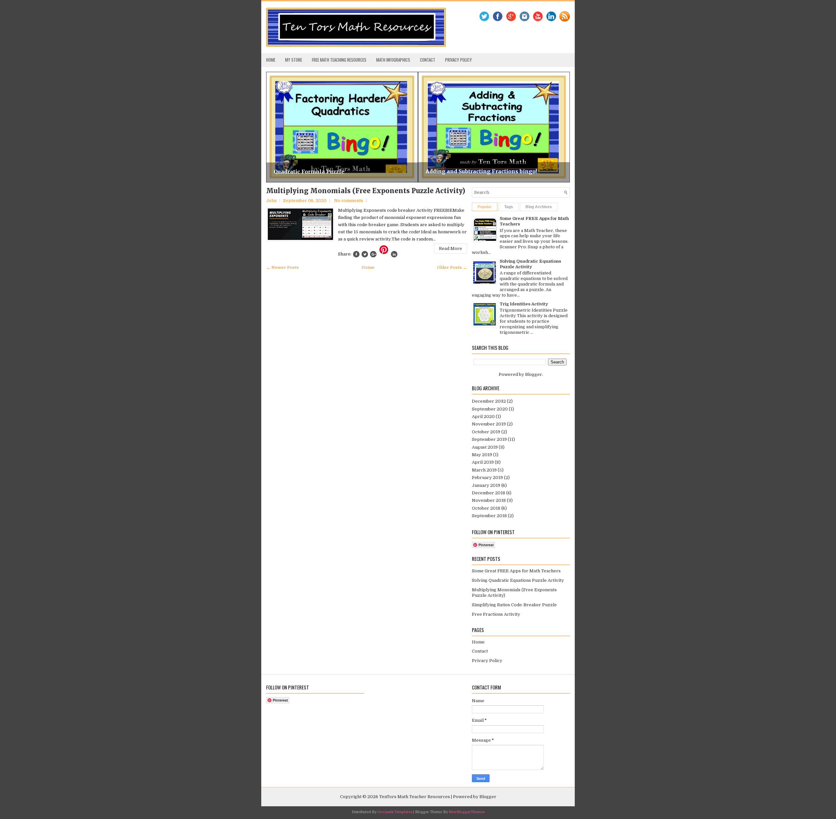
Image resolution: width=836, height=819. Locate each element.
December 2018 (488, 492)
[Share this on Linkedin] (394, 254)
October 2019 (486, 431)
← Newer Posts (282, 267)
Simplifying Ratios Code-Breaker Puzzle (514, 604)
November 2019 (489, 424)
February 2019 (487, 477)
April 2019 (483, 462)
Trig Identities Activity (524, 303)
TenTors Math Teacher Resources (414, 796)
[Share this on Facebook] (356, 254)
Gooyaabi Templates (395, 812)
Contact (427, 59)
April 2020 (483, 416)
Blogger (533, 374)
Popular (484, 207)
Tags (508, 207)
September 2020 (490, 409)
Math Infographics (393, 59)
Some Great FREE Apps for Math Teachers (516, 570)
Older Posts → (452, 267)
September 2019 (489, 439)
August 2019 (485, 447)
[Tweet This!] (365, 254)
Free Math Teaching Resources (339, 59)
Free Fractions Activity (496, 614)
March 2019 (484, 470)
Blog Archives (538, 207)
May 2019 (482, 454)
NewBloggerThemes (467, 812)
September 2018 (489, 515)
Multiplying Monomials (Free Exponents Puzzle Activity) (365, 190)
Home (270, 59)
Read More (450, 248)
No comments (348, 200)
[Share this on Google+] (373, 254)
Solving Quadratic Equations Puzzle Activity (530, 264)
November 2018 (489, 500)
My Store (293, 59)
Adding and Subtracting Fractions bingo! (329, 171)
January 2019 (486, 485)
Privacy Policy (458, 59)
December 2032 (489, 401)
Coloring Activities (452, 171)
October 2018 (486, 508)
